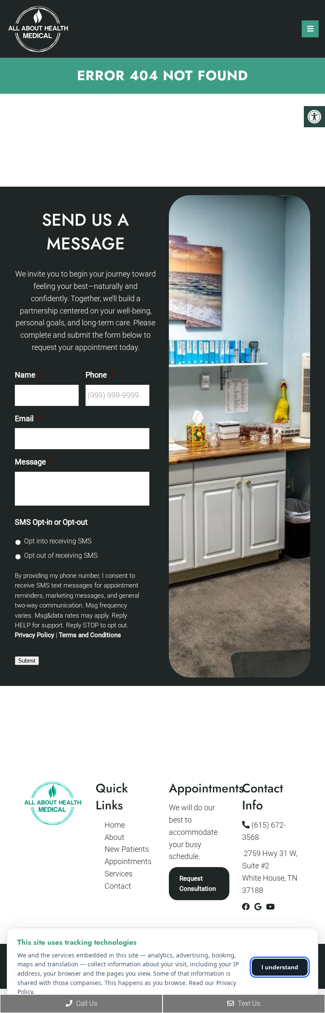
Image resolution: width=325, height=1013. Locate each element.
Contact (118, 885)
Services (118, 873)
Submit (27, 661)
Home (115, 824)
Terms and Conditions (90, 635)
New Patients (127, 849)
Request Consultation (197, 884)
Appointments (128, 861)
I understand (280, 967)
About (114, 837)
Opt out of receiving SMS (60, 555)
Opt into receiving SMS (57, 541)
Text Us (248, 1003)
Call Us (85, 1003)
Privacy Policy (34, 635)
